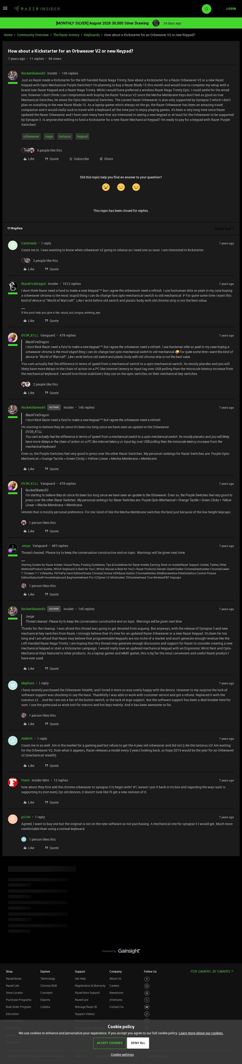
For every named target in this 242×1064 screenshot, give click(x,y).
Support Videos (85, 1014)
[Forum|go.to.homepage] (36, 9)
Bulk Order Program (18, 1007)
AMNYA (27, 738)
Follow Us (150, 971)
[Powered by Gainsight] (121, 952)
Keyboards (92, 35)
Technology (47, 978)
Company (115, 971)
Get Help (80, 978)
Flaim (25, 780)
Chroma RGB (48, 985)
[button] (5, 10)
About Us (115, 978)
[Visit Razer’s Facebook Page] (147, 979)
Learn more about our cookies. (201, 1033)
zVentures (115, 1000)
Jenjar (26, 545)
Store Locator (14, 992)
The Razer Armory (66, 35)
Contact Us (116, 1007)
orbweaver (31, 136)
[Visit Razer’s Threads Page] (147, 993)
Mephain (27, 683)
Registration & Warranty (90, 985)
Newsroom (116, 992)
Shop (9, 971)
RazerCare (81, 1000)
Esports (45, 1000)
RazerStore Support (87, 992)
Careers (114, 985)
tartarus (65, 136)
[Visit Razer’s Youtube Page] (147, 1007)
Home (8, 35)
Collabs (45, 1007)
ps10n (25, 817)
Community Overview (33, 35)
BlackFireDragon (33, 283)
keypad (82, 136)
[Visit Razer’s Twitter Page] (147, 1000)
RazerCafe (12, 985)
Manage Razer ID (86, 1007)
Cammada (29, 243)
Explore (45, 971)
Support (80, 971)
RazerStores (13, 978)
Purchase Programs (18, 1000)
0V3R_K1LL (30, 335)
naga (49, 136)
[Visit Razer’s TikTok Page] (147, 1014)
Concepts (46, 992)
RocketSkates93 (33, 73)
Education (12, 1014)
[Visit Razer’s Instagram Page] (147, 986)
